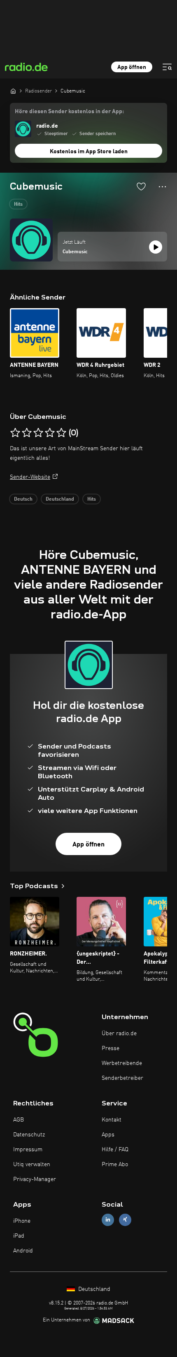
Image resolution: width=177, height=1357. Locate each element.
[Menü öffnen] (167, 67)
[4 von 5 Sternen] (50, 433)
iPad (18, 1236)
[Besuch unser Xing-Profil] (125, 1219)
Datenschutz (29, 1135)
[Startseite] (13, 91)
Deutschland (60, 499)
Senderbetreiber (122, 1078)
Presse (110, 1048)
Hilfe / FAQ (115, 1150)
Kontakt (111, 1120)
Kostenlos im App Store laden (89, 151)
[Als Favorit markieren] (141, 186)
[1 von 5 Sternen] (15, 433)
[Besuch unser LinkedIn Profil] (108, 1219)
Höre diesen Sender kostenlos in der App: (69, 111)
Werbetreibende (122, 1063)
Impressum (27, 1150)
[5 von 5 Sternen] (61, 433)
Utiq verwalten (31, 1164)
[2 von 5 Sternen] (27, 433)
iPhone (21, 1221)
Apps (108, 1135)
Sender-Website (30, 477)
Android (23, 1251)
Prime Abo (115, 1164)
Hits (18, 204)
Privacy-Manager (34, 1179)
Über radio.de (119, 1033)
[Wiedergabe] (155, 247)
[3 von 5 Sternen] (38, 433)
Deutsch (23, 499)
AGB (18, 1120)
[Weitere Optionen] (162, 187)
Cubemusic (75, 252)
